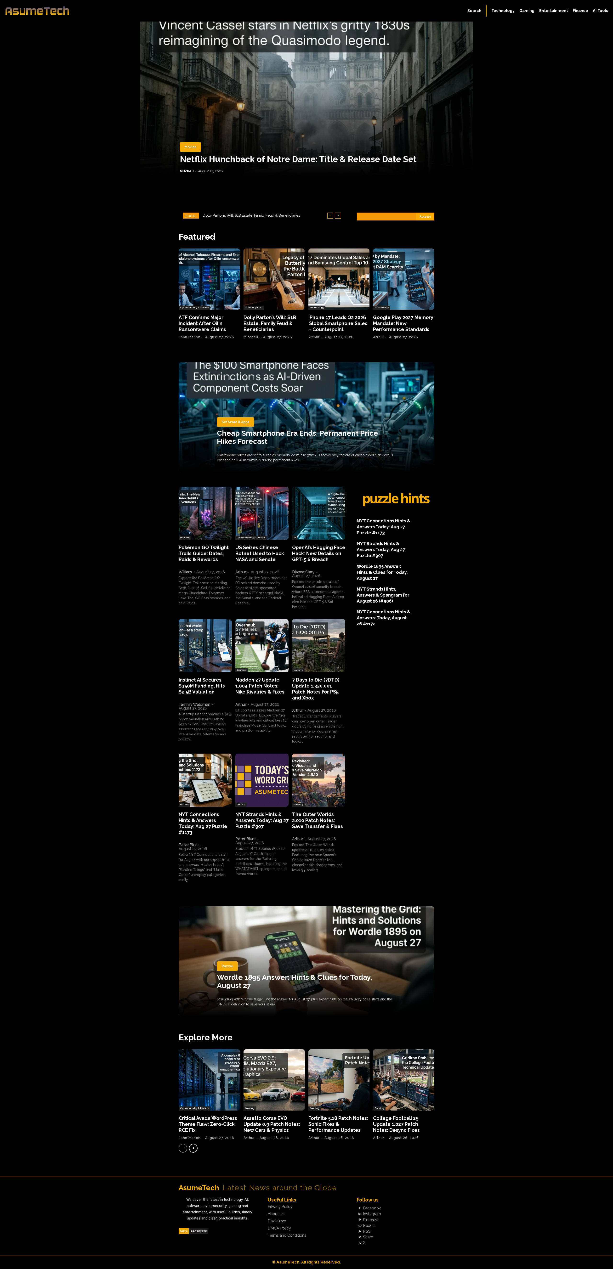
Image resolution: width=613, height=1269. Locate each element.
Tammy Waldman (194, 704)
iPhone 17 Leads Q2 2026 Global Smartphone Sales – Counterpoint (337, 323)
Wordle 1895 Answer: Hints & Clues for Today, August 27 (382, 572)
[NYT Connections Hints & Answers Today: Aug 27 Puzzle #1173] (205, 780)
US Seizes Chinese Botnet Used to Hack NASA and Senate (259, 553)
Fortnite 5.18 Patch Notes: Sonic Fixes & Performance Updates (338, 1124)
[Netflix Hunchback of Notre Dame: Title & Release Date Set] (306, 99)
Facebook (372, 1208)
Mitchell (187, 171)
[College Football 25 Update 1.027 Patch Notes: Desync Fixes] (403, 1080)
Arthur (314, 337)
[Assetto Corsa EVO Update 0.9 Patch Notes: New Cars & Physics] (274, 1080)
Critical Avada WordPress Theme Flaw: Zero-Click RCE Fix (208, 1124)
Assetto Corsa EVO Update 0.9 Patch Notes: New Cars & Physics (272, 1124)
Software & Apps (235, 422)
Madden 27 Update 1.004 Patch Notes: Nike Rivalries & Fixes (259, 686)
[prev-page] (183, 1148)
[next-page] (193, 1148)
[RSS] (360, 1231)
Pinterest (371, 1220)
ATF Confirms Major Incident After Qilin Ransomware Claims (202, 323)
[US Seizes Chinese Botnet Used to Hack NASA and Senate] (262, 513)
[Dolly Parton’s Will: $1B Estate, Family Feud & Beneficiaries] (274, 279)
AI (295, 537)
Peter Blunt (189, 845)
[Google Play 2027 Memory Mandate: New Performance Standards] (403, 279)
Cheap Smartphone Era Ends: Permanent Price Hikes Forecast (297, 437)
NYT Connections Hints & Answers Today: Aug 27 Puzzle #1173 (203, 823)
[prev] (330, 216)
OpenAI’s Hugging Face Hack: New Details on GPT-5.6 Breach (318, 553)
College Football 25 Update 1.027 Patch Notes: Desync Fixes (396, 1124)
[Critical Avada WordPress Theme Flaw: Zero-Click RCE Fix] (209, 1080)
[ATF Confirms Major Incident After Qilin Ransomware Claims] (209, 279)
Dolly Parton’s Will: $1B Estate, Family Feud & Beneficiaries (270, 323)
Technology (317, 307)
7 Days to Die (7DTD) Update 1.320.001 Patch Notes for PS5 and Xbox (315, 689)
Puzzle (184, 804)
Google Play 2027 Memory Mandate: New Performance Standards (403, 323)
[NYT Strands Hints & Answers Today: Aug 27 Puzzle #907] (262, 780)
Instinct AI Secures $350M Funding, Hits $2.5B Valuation (202, 686)
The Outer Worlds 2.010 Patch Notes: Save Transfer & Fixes (317, 820)
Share (368, 1237)
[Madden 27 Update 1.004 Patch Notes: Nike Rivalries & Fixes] (262, 645)
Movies (190, 147)
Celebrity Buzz (253, 307)
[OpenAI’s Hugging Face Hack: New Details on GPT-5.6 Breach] (318, 513)
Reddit (369, 1226)
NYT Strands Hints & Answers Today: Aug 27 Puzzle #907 (262, 820)
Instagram (372, 1214)
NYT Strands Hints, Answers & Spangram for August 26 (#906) (383, 595)
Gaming (185, 537)
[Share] (360, 1237)
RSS (366, 1231)
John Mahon (189, 337)
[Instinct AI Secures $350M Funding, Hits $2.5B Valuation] (205, 645)
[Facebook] (360, 1208)
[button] (474, 11)
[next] (338, 216)
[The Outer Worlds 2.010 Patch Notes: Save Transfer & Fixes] (318, 780)
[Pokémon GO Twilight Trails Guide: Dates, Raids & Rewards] (205, 513)
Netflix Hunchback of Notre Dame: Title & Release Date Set (298, 159)
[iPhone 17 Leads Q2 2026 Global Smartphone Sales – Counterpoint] (339, 279)
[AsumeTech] (75, 11)
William (185, 572)
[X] (360, 1243)
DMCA (184, 1231)
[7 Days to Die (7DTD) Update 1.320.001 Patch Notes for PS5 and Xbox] (318, 645)
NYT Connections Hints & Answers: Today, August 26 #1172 (383, 617)
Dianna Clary (303, 572)
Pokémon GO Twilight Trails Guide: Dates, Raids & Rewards (204, 553)
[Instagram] (360, 1214)
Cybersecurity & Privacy (194, 307)
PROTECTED (199, 1231)
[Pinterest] (360, 1220)
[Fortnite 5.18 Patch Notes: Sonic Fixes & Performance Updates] (339, 1080)
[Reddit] (360, 1226)
